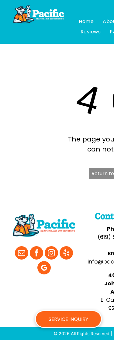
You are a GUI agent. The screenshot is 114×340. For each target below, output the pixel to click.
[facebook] (36, 253)
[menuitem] (86, 21)
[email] (21, 253)
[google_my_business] (44, 268)
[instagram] (51, 253)
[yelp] (66, 253)
